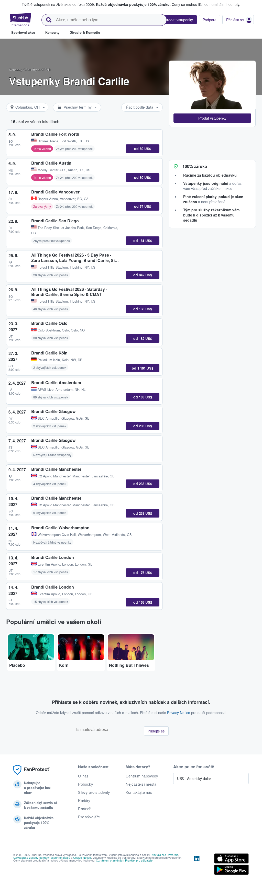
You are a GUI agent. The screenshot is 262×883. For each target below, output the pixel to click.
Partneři (84, 809)
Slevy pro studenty (94, 792)
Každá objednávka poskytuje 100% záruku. (133, 4)
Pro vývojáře (89, 817)
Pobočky (85, 784)
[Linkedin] (197, 865)
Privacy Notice (178, 712)
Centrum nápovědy (142, 776)
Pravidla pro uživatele (164, 855)
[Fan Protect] (31, 770)
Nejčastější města (141, 784)
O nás (83, 776)
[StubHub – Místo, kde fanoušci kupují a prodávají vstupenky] (20, 19)
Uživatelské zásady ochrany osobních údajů (41, 857)
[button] (212, 118)
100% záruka (194, 166)
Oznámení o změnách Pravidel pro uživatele (124, 860)
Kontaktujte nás (139, 792)
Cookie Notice (82, 857)
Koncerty (15, 69)
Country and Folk (38, 69)
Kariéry (84, 800)
